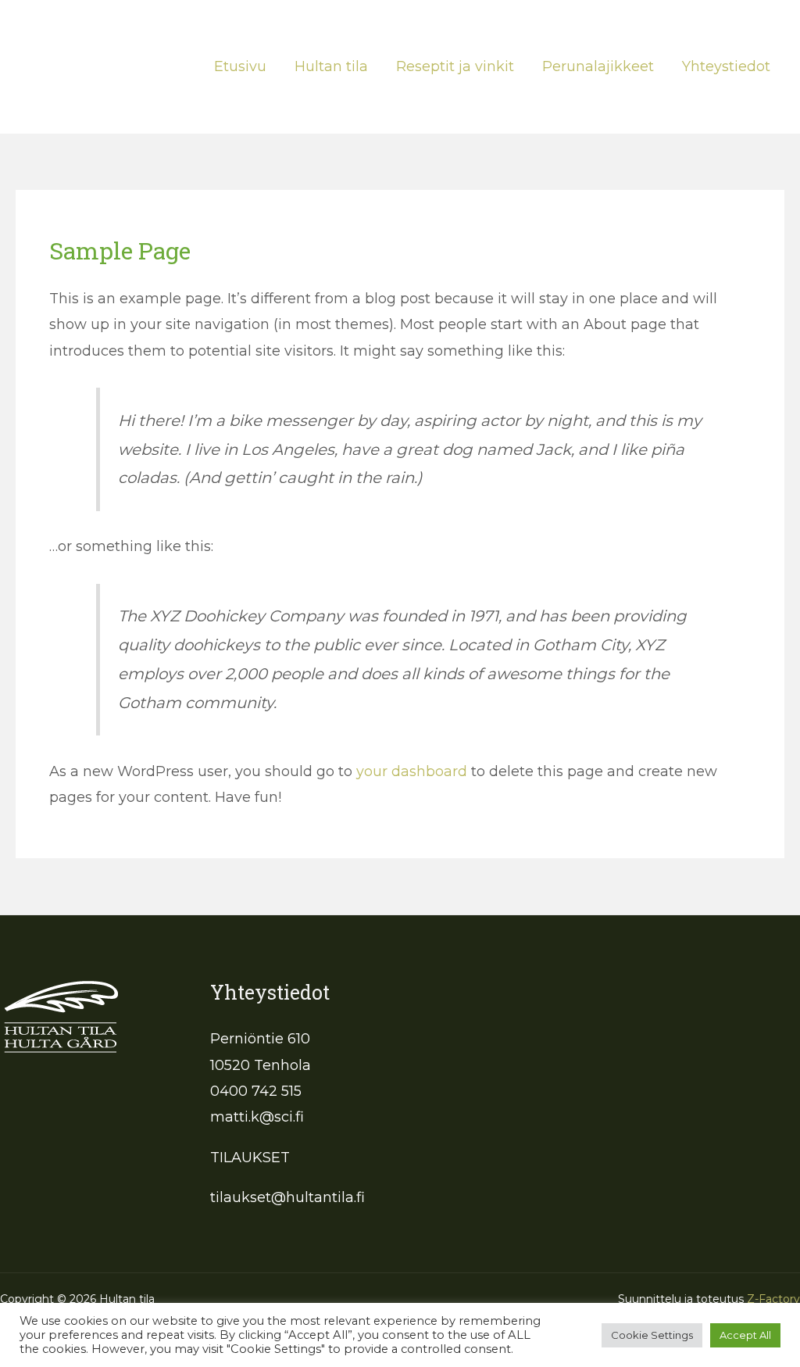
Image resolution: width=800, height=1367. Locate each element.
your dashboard (411, 771)
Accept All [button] (745, 1335)
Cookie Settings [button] (652, 1335)
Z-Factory (773, 1299)
